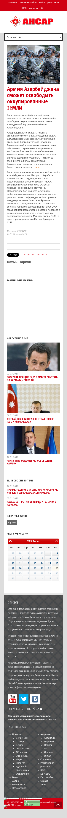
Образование (23, 748)
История (48, 752)
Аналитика (49, 738)
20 (35, 568)
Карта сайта (46, 777)
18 (20, 568)
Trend (37, 167)
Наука (19, 759)
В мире (19, 745)
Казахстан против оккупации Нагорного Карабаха (32, 503)
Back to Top (58, 805)
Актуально (45, 734)
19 (27, 568)
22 (49, 568)
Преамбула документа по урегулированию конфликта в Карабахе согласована (32, 491)
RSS (24, 8)
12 (27, 563)
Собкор (20, 741)
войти (42, 2)
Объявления (22, 774)
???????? (29, 254)
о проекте (12, 2)
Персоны (49, 741)
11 (20, 563)
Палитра (20, 763)
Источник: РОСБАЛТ (16, 231)
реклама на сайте (28, 2)
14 (42, 563)
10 (13, 563)
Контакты (45, 774)
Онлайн (48, 756)
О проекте (45, 759)
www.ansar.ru (33, 719)
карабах (12, 522)
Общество (21, 752)
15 (49, 563)
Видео (15, 777)
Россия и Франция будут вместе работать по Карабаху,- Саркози (32, 378)
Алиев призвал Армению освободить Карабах (29, 462)
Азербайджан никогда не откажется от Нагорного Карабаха (31, 420)
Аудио (15, 781)
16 (57, 563)
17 (13, 568)
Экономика (22, 756)
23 (57, 568)
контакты (33, 8)
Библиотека (18, 784)
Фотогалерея (19, 788)
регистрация (53, 2)
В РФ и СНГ (22, 738)
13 (35, 563)
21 (42, 568)
